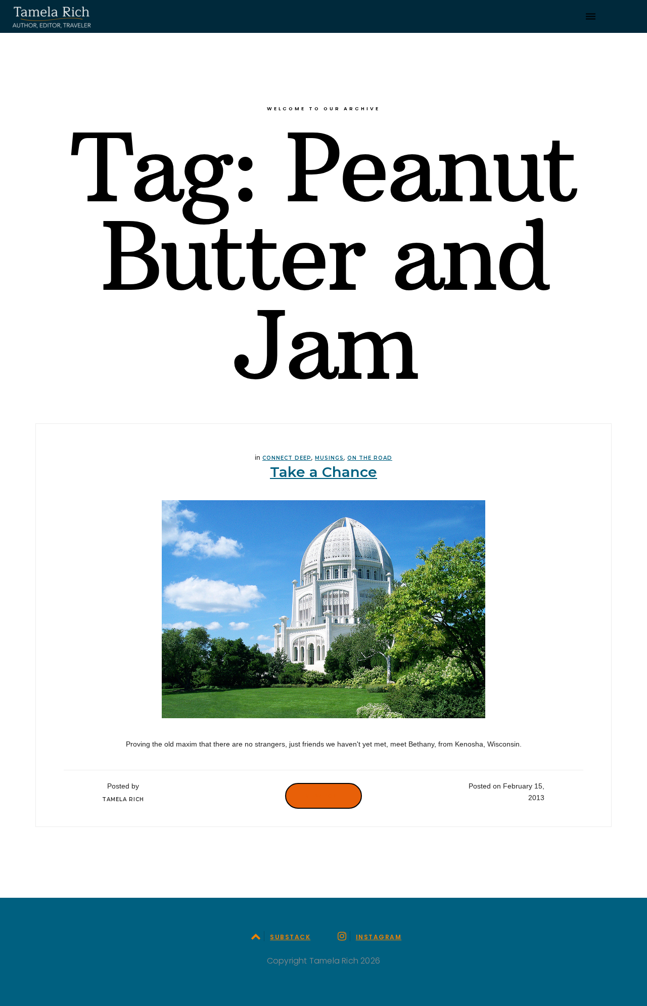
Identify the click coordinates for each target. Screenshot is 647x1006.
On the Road (369, 458)
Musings (329, 458)
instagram (378, 937)
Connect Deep (286, 458)
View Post (323, 796)
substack (290, 937)
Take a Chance (323, 471)
